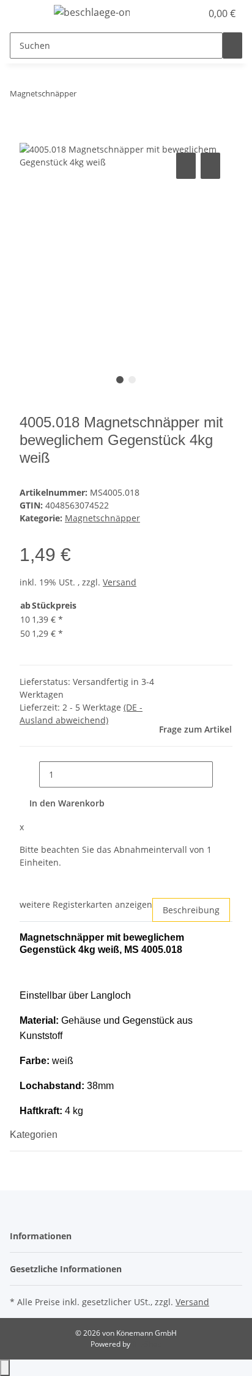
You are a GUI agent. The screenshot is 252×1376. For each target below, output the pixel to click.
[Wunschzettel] (192, 13)
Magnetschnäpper (102, 518)
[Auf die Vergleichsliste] (186, 166)
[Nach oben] (5, 1368)
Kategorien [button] (35, 1134)
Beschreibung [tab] (191, 910)
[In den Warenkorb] (29, 136)
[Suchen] (232, 45)
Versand (119, 582)
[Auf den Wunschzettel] (210, 166)
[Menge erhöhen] (222, 774)
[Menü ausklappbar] (25, 14)
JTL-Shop (146, 1344)
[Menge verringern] (29, 774)
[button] (178, 13)
